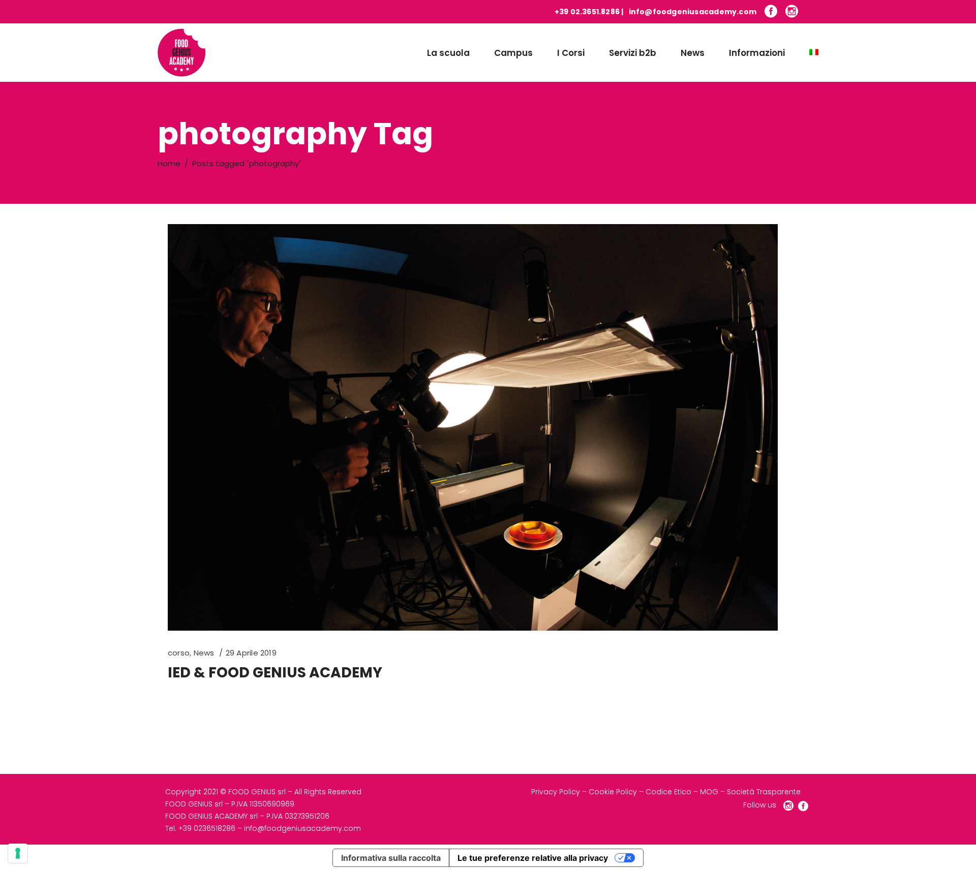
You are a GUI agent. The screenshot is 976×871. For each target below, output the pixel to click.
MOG (709, 792)
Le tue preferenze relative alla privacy (533, 858)
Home (169, 163)
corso (179, 652)
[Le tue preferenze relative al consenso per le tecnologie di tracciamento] (17, 853)
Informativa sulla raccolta (391, 858)
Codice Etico (668, 792)
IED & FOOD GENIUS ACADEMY (275, 672)
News (204, 652)
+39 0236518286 (206, 828)
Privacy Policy (555, 792)
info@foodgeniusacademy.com (692, 12)
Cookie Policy (613, 792)
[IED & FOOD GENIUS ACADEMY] (473, 427)
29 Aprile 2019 (251, 652)
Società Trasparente (764, 792)
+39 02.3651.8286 (587, 12)
